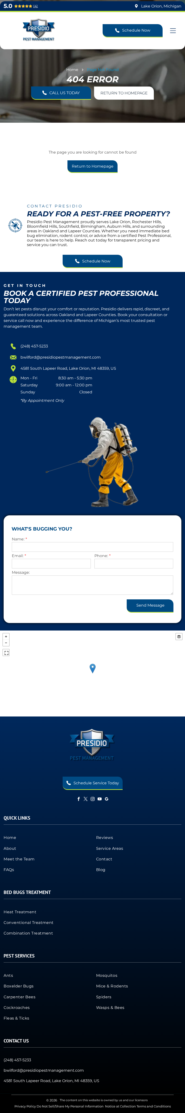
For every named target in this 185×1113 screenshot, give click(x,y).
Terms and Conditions (154, 1106)
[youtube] (99, 799)
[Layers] (179, 636)
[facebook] (78, 799)
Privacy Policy (25, 1106)
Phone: (101, 555)
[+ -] (92, 673)
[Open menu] (173, 31)
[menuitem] (46, 837)
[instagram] (92, 799)
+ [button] (6, 636)
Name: (18, 539)
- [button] (6, 643)
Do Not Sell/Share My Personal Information (70, 1106)
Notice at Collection (120, 1106)
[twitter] (85, 799)
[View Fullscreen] (6, 652)
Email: (17, 555)
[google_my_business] (106, 799)
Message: (21, 572)
